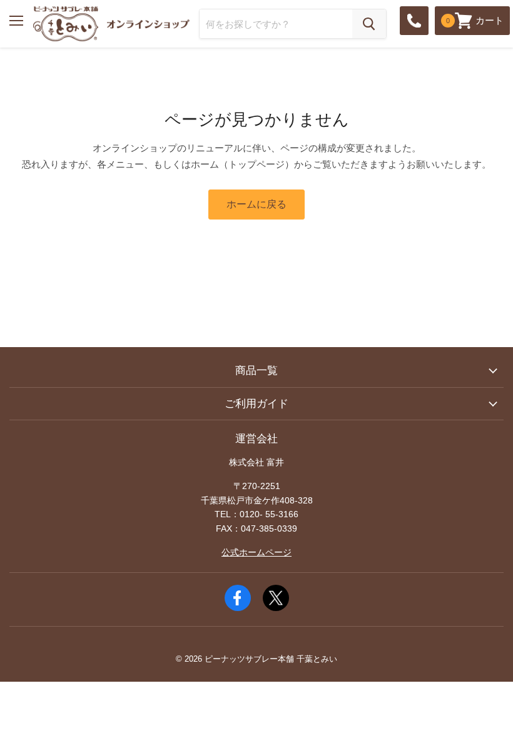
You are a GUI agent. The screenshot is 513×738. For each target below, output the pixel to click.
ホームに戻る (256, 204)
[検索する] (369, 23)
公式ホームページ (256, 552)
